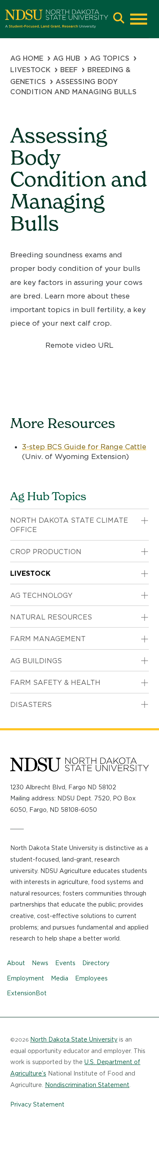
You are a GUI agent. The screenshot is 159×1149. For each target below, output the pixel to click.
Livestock (30, 70)
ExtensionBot (27, 993)
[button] (118, 19)
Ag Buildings (36, 661)
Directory (95, 963)
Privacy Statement (37, 1104)
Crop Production (45, 552)
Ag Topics (109, 58)
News (40, 963)
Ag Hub (66, 58)
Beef (69, 70)
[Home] (56, 18)
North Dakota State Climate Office (69, 525)
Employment (25, 978)
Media (59, 978)
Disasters (31, 705)
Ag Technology (41, 595)
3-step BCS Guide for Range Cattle (84, 446)
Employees (91, 978)
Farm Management (48, 639)
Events (65, 963)
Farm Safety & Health (55, 683)
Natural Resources (51, 617)
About (16, 963)
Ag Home (26, 58)
